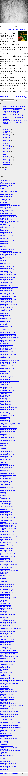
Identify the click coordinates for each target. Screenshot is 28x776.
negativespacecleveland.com (8, 523)
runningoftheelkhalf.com (7, 623)
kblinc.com (3, 324)
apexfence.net (4, 769)
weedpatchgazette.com (6, 323)
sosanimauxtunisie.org (7, 240)
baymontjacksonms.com (6, 519)
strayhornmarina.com (6, 435)
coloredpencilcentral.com (8, 296)
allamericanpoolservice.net (8, 362)
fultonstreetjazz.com (6, 258)
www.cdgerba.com (5, 702)
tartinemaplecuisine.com (7, 490)
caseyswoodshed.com (6, 565)
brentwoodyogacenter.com (7, 658)
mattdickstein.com (5, 605)
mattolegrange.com (5, 503)
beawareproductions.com (7, 473)
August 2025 (6, 140)
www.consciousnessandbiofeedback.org (11, 680)
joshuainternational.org (7, 614)
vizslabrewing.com (5, 318)
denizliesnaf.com (5, 569)
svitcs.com (3, 573)
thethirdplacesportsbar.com (8, 691)
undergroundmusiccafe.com (8, 766)
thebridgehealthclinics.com (8, 591)
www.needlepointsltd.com (7, 649)
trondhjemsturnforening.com (8, 706)
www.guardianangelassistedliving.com (11, 705)
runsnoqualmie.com (5, 642)
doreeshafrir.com (5, 470)
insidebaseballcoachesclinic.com (10, 722)
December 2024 (7, 143)
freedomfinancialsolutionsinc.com (10, 628)
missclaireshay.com (6, 179)
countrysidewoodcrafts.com (8, 215)
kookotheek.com (4, 246)
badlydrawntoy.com (5, 606)
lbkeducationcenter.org (7, 376)
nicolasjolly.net (5, 453)
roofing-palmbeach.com (7, 291)
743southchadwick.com (6, 288)
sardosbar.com (4, 313)
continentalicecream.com (7, 440)
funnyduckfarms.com (6, 735)
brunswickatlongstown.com (8, 489)
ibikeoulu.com (4, 476)
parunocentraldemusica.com (8, 703)
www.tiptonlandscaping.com (8, 659)
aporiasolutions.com (6, 586)
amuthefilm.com (4, 450)
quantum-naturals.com (6, 713)
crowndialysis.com (14, 7)
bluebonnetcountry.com (7, 232)
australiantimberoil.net (7, 273)
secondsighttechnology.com (8, 348)
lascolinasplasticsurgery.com (9, 652)
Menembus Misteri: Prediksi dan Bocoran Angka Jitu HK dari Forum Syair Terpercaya (15, 122)
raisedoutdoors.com (6, 301)
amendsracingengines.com (7, 631)
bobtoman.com (4, 238)
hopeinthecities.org (6, 401)
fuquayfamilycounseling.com (8, 747)
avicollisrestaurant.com (7, 553)
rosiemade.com (4, 329)
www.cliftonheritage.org (7, 653)
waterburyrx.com (5, 558)
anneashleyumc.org (5, 636)
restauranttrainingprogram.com (9, 360)
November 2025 (7, 135)
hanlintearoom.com (5, 733)
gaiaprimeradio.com (6, 497)
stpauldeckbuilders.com (7, 639)
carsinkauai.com (5, 724)
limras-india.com (5, 180)
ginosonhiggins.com (6, 512)
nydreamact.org (4, 224)
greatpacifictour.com (6, 545)
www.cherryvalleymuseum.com (8, 265)
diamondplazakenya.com (7, 708)
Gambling (5, 170)
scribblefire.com (5, 382)
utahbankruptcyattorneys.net (9, 304)
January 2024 (6, 159)
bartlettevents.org (6, 260)
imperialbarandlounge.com (8, 299)
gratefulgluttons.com (6, 403)
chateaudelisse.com (6, 251)
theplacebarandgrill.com (7, 556)
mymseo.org (3, 752)
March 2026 (6, 129)
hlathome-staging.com (6, 352)
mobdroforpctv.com (5, 404)
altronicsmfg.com (5, 202)
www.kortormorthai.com (7, 633)
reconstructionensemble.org (8, 536)
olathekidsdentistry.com (7, 332)
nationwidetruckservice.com (8, 542)
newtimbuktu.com (5, 201)
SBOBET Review (4, 96)
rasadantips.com (5, 199)
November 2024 (7, 145)
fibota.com (3, 700)
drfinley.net (4, 741)
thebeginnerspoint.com (7, 414)
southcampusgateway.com (7, 249)
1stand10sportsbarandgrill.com (9, 337)
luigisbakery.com (5, 666)
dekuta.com (3, 670)
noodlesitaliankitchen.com (8, 222)
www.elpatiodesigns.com (7, 697)
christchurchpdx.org (6, 445)
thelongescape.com (5, 501)
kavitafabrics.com (5, 537)
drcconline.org (4, 555)
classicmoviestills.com (7, 409)
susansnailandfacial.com (7, 616)
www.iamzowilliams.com (7, 681)
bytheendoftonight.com (7, 399)
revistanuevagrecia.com (7, 465)
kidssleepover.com (5, 207)
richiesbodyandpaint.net (7, 183)
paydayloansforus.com (6, 210)
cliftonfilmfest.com (6, 298)
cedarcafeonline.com (6, 193)
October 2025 (6, 137)
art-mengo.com (4, 495)
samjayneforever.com (6, 717)
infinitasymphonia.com (7, 454)
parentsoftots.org (5, 595)
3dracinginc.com (5, 420)
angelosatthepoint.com (7, 561)
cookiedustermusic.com (7, 534)
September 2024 (7, 146)
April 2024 (6, 154)
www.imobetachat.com (6, 603)
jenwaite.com (4, 736)
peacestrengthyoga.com (7, 627)
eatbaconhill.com (5, 204)
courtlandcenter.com (6, 550)
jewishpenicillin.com (6, 363)
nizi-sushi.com (4, 493)
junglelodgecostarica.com (8, 504)
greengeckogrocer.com (6, 351)
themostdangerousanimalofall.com (10, 423)
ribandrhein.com (5, 371)
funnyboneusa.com (5, 533)
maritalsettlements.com (7, 515)
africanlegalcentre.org (7, 456)
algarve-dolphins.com (6, 509)
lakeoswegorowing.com (6, 746)
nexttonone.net (4, 611)
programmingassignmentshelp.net (10, 205)
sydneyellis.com (5, 357)
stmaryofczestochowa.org (7, 479)
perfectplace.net (5, 379)
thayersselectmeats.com (7, 584)
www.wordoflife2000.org (7, 307)
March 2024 (6, 156)
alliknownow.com (5, 426)
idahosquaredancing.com (7, 309)
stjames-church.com (6, 467)
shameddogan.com (5, 594)
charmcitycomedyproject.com (8, 472)
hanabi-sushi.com (5, 667)
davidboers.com (4, 602)
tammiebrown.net (5, 498)
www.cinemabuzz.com (6, 672)
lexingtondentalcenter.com (8, 356)
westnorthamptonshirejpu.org (9, 255)
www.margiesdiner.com (6, 645)
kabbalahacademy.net (6, 342)
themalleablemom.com (6, 484)
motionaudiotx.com (5, 757)
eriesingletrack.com (6, 326)
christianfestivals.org (7, 506)
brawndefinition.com (6, 439)
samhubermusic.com (5, 768)
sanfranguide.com (5, 417)
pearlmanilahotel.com (6, 235)
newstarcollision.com (6, 345)
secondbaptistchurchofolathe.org (10, 750)
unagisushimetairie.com (7, 226)
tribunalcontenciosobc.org (8, 429)
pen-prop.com (4, 617)
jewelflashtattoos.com (7, 227)
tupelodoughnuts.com (6, 331)
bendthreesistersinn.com (7, 529)
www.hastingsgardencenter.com (9, 683)
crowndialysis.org (5, 359)
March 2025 (6, 142)
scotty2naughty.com (6, 468)
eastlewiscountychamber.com (8, 428)
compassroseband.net (6, 576)
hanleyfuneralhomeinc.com (8, 334)
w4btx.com (3, 338)
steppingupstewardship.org (8, 661)
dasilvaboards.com (5, 432)
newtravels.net (4, 208)
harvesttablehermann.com (7, 277)
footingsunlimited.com (7, 641)
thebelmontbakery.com (6, 212)
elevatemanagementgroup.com (8, 738)
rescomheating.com (5, 760)
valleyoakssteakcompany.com (8, 564)
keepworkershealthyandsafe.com (9, 221)
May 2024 (5, 153)
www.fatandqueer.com (6, 634)
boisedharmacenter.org (7, 390)
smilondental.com (5, 343)
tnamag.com (3, 581)
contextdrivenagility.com (8, 475)
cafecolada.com (4, 410)
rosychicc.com (4, 396)
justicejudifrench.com (7, 481)
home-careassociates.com (7, 385)
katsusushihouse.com (6, 457)
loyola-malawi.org (5, 395)
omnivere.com (4, 197)
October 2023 (6, 164)
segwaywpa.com (4, 587)
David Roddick (13, 775)
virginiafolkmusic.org (7, 368)
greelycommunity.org (6, 459)
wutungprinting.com (6, 514)
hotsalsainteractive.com (7, 190)
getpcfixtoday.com (5, 229)
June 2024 (6, 151)
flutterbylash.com (5, 732)
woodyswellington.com (6, 694)
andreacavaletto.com (6, 387)
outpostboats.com (5, 398)
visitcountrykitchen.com (7, 508)
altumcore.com (4, 578)
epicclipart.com (5, 233)
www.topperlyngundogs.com (8, 622)
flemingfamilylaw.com (6, 742)
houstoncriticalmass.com (7, 421)
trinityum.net (4, 688)
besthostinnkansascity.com (8, 763)
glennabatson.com (5, 434)
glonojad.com (4, 464)
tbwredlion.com (4, 710)
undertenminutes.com (6, 196)
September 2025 (7, 139)
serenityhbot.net (5, 612)
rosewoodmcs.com (5, 675)
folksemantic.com (5, 312)
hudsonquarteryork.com (7, 699)
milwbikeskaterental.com (7, 517)
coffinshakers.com (5, 478)
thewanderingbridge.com (7, 482)
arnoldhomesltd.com (6, 295)
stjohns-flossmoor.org (7, 531)
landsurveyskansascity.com (8, 638)
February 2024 (7, 157)
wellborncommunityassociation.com (10, 252)
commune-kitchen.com (6, 448)
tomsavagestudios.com (6, 365)
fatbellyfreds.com (5, 696)
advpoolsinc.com (5, 559)
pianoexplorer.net (5, 685)
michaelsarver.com (5, 349)
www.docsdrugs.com (5, 644)
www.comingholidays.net (7, 415)
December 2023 (7, 161)
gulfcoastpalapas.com (6, 589)
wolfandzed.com (4, 669)
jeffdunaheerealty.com (7, 625)
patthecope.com (4, 572)
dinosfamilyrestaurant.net (8, 274)
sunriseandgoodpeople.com (8, 526)
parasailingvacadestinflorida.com (10, 727)
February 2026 (7, 131)
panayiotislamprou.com (7, 248)
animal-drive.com (5, 580)
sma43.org (3, 655)
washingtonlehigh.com (6, 664)
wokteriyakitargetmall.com (8, 354)
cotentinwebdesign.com (7, 266)
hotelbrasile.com (5, 257)
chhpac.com (3, 753)
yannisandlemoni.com (6, 321)
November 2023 (7, 162)
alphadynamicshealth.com (7, 730)
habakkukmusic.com (5, 609)
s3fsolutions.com (5, 284)
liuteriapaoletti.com (6, 525)
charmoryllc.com (5, 418)
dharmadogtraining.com (7, 755)
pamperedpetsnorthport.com (8, 327)
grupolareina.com (5, 263)
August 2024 (6, 148)
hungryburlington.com (6, 487)
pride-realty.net (5, 728)
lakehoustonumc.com (6, 608)
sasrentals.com (4, 346)
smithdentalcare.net (6, 764)
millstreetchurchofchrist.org (9, 725)
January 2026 (6, 132)
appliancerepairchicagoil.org (9, 216)
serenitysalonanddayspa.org (8, 191)
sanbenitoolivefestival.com (8, 407)
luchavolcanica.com (6, 539)
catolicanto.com (5, 374)
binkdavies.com (4, 443)
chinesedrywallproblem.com (8, 528)
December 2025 (7, 134)
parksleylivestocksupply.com (9, 389)
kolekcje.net (4, 373)
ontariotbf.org (4, 218)
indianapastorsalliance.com (8, 562)
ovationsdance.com (5, 370)
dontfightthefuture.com (7, 293)
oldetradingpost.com (6, 268)
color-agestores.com (6, 392)
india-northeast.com (6, 290)
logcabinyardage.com (6, 600)
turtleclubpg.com (5, 544)
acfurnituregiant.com (6, 194)
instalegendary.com (6, 219)
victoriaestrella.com (6, 547)
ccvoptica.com (4, 663)
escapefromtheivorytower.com (9, 287)
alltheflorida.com (5, 721)
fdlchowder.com (4, 647)
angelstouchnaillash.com (7, 340)
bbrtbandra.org (4, 230)
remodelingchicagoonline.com (9, 656)
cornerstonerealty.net (7, 678)
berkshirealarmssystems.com (8, 316)
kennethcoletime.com (6, 486)
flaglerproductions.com (7, 437)
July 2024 (6, 150)
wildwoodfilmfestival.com (8, 254)
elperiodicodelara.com (7, 182)
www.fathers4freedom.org (7, 620)
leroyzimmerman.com (6, 739)
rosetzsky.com (4, 462)
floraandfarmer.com (6, 282)
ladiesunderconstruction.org (9, 269)
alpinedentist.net (5, 243)
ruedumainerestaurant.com (8, 461)
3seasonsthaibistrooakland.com (9, 381)
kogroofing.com (4, 241)
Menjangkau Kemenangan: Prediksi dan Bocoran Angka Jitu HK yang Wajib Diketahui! (14, 117)
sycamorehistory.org (6, 677)
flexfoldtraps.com (5, 630)
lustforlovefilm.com (6, 451)
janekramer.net (4, 492)
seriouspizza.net (5, 575)
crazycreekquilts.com (6, 442)
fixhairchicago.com (6, 567)
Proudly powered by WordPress (9, 773)
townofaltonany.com (6, 520)
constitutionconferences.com (9, 570)
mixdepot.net (4, 674)
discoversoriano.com (6, 412)
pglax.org (3, 522)
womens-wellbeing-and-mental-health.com (12, 367)
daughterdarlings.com (6, 186)
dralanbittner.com (5, 320)
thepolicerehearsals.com (7, 425)
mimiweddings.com (5, 761)
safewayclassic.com (6, 213)
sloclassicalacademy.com (7, 431)
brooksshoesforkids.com (7, 583)
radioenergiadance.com (7, 244)
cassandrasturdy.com (6, 406)
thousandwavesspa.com (6, 548)
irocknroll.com (4, 305)
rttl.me (2, 758)
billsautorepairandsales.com (9, 711)
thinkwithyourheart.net (7, 302)
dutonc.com (3, 500)
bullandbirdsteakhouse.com (8, 650)
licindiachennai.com (6, 185)
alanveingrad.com (5, 511)
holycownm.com (4, 540)
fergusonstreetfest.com (7, 716)
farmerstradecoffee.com (7, 598)
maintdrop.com (4, 237)
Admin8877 (23, 29)
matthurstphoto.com (6, 719)
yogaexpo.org (4, 384)
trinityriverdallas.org (7, 378)
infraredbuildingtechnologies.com (10, 276)
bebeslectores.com (5, 271)
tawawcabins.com (5, 310)
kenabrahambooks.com (6, 446)
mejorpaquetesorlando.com (8, 335)
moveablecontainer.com (7, 262)
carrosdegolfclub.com (6, 279)
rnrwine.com (3, 744)
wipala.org (3, 393)
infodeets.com (4, 188)
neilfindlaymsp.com (6, 551)
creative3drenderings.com (8, 597)
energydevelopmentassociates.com (10, 280)
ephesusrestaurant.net (7, 692)
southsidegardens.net (6, 686)
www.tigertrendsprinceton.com (9, 619)
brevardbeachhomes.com (7, 285)
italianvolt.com (5, 315)
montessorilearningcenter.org (9, 714)
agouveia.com (4, 749)
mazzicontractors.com (6, 689)
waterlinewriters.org (6, 592)
